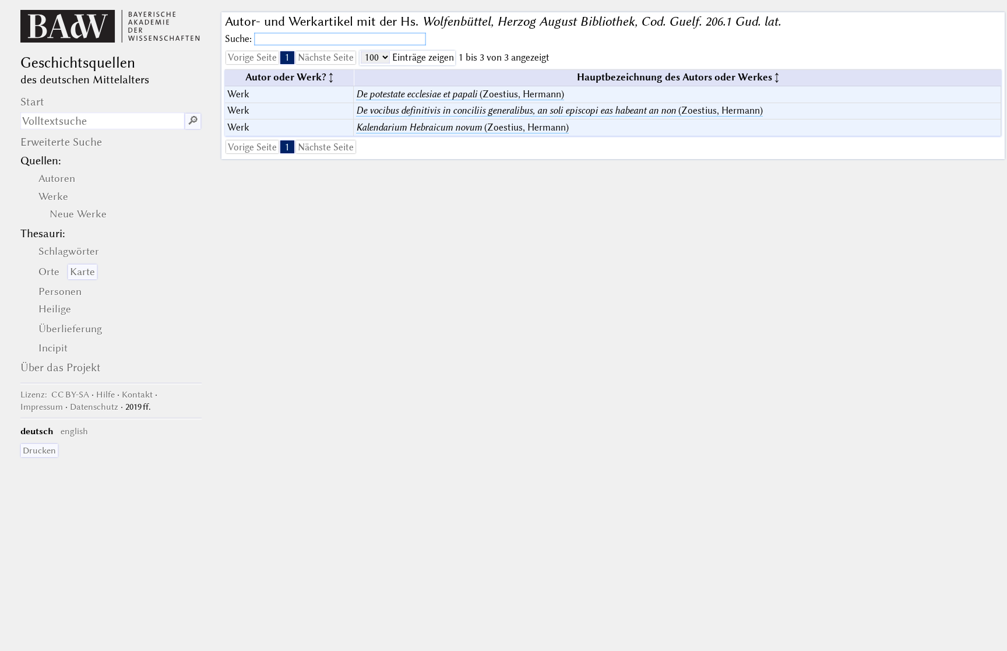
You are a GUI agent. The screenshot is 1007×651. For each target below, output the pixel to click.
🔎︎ (193, 121)
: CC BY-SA (54, 394)
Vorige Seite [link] (252, 57)
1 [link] (287, 57)
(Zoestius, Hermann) (460, 94)
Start (32, 101)
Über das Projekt (60, 367)
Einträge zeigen (422, 57)
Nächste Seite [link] (326, 57)
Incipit (53, 348)
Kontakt (137, 394)
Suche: (239, 38)
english (74, 431)
